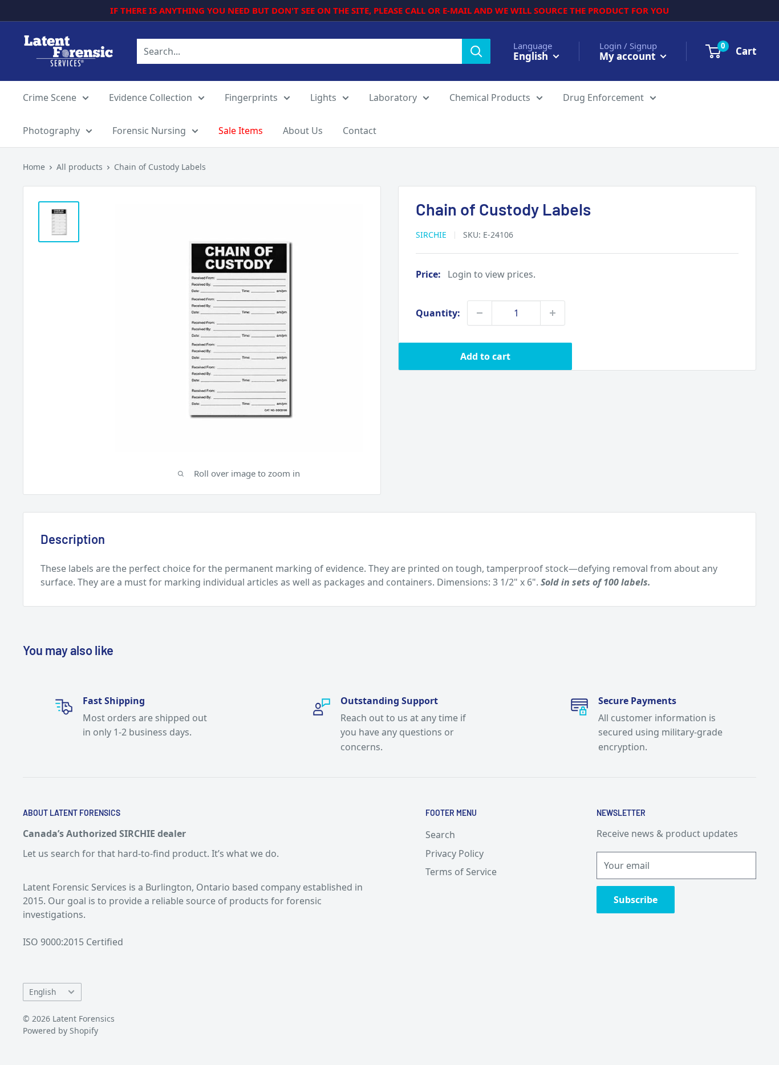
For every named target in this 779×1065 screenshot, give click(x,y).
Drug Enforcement (603, 97)
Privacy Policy (454, 853)
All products (79, 166)
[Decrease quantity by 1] (480, 313)
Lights (323, 97)
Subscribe (636, 899)
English (42, 991)
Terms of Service (461, 871)
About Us (303, 130)
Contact (359, 130)
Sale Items (240, 130)
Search (440, 834)
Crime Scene (49, 97)
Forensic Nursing (149, 130)
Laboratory (393, 97)
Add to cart (485, 356)
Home (34, 166)
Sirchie (431, 234)
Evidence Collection (150, 97)
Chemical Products (489, 97)
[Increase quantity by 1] (553, 313)
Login (460, 274)
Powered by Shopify (60, 1030)
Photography (51, 130)
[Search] (476, 51)
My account (628, 55)
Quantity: (438, 313)
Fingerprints (251, 97)
